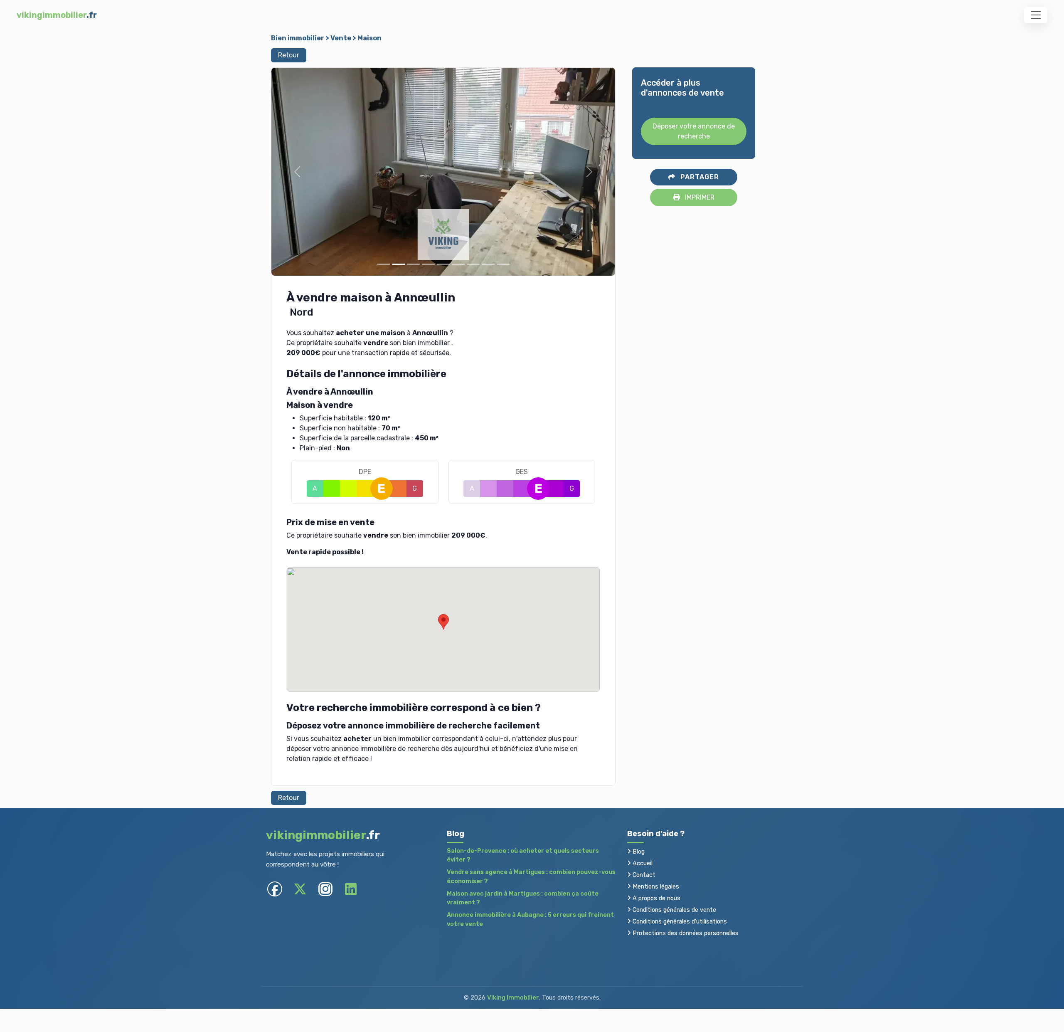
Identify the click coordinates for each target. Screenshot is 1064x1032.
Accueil (642, 863)
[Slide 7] (473, 264)
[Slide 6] (458, 264)
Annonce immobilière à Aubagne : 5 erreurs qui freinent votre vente (530, 919)
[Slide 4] (428, 264)
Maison (369, 38)
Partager (698, 177)
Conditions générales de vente (673, 909)
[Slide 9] (503, 264)
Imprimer (698, 197)
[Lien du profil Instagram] (325, 888)
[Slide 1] (383, 264)
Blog (638, 851)
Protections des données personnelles (685, 933)
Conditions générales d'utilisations (679, 921)
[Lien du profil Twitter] (299, 888)
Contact (643, 875)
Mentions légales (655, 886)
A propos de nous (655, 898)
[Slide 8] (488, 264)
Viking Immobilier (513, 997)
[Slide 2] (398, 264)
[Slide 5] (443, 264)
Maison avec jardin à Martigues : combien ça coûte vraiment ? (522, 898)
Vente (340, 38)
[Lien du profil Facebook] (274, 888)
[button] (297, 172)
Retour (288, 55)
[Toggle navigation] (1035, 15)
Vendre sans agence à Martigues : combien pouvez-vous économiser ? (531, 877)
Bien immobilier (297, 38)
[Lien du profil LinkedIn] (350, 888)
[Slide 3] (413, 264)
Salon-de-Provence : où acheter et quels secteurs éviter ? (523, 855)
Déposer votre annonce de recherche (694, 131)
